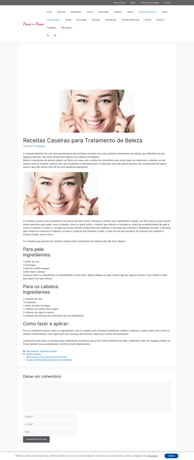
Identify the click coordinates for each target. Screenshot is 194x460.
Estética (160, 19)
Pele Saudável (53, 19)
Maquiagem (76, 12)
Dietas (68, 19)
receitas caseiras (33, 354)
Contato (167, 3)
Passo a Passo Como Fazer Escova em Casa (46, 357)
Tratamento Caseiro (147, 12)
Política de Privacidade (150, 3)
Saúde (130, 12)
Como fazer (103, 12)
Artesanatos (111, 19)
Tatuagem (51, 27)
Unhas (90, 12)
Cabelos (118, 12)
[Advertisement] (97, 69)
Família (148, 19)
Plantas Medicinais (130, 19)
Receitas (96, 19)
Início (49, 12)
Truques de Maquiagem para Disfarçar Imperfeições (49, 360)
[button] (47, 36)
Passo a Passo (119, 3)
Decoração (82, 19)
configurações (152, 456)
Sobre (133, 3)
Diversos (61, 12)
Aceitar (171, 456)
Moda (164, 12)
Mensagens (66, 27)
